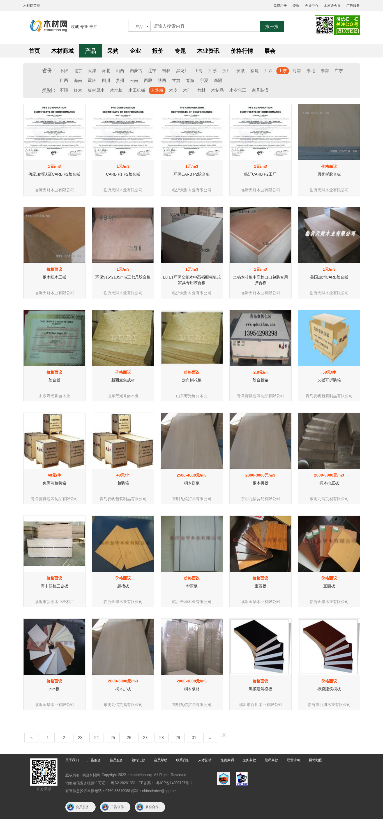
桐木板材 (192, 689)
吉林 (166, 70)
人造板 (157, 90)
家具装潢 (260, 90)
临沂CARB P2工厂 (260, 174)
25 (112, 737)
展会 (270, 51)
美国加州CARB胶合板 (329, 277)
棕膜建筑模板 (329, 689)
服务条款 (249, 760)
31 (194, 737)
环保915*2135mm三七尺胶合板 (123, 277)
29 (178, 737)
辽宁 (152, 70)
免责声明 (227, 760)
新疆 (218, 80)
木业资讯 (208, 51)
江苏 (212, 70)
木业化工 (237, 90)
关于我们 (72, 760)
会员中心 (311, 6)
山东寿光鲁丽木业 (54, 396)
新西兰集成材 (123, 380)
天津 (92, 70)
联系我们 (183, 760)
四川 (106, 80)
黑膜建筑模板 (260, 689)
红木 (78, 90)
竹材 (201, 90)
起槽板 (123, 586)
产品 (139, 26)
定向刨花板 (192, 380)
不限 (64, 70)
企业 (135, 51)
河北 (106, 70)
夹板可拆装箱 (329, 380)
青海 (190, 80)
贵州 (120, 80)
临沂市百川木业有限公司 (260, 704)
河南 (296, 70)
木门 (187, 90)
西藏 (148, 80)
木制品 (217, 90)
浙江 (226, 70)
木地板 (116, 90)
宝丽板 (260, 586)
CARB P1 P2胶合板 (123, 174)
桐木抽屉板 (329, 483)
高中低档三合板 (54, 586)
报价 (157, 51)
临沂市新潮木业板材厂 (54, 601)
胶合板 (54, 380)
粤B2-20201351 (123, 783)
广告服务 (353, 6)
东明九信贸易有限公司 (191, 498)
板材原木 (96, 90)
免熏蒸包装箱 (54, 483)
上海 (198, 70)
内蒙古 (136, 70)
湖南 (324, 70)
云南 (134, 80)
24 (96, 737)
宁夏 (204, 80)
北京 (78, 70)
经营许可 (293, 760)
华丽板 (192, 586)
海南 (78, 80)
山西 (120, 70)
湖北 (310, 70)
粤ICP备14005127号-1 (174, 783)
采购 (113, 51)
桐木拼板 (192, 483)
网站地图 (315, 760)
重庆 (92, 80)
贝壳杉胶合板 (329, 174)
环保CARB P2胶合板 (192, 174)
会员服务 (116, 760)
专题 (180, 51)
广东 (338, 70)
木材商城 (62, 51)
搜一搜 (272, 26)
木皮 (173, 90)
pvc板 (54, 689)
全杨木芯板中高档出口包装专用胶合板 (260, 280)
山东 (282, 70)
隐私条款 (271, 760)
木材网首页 (31, 6)
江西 (268, 70)
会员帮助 (160, 760)
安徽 (240, 70)
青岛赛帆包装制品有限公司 (260, 396)
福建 (254, 70)
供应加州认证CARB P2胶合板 (54, 174)
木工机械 (136, 90)
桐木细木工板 (54, 277)
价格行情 (242, 51)
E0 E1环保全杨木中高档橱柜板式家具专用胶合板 (192, 280)
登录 (295, 6)
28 (161, 737)
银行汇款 (138, 760)
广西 (64, 80)
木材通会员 (332, 6)
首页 (34, 51)
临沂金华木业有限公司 (123, 601)
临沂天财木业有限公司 (54, 190)
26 (129, 737)
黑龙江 (182, 70)
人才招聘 (205, 760)
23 (80, 737)
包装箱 (123, 483)
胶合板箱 (260, 380)
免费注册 (280, 6)
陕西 (162, 80)
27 (145, 737)
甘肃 (176, 80)
